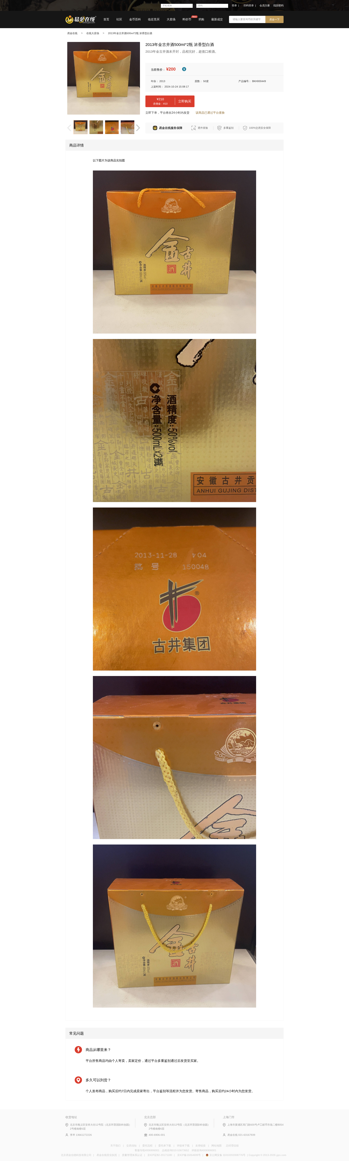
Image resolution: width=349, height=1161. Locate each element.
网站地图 (216, 1145)
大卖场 (171, 19)
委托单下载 (164, 1145)
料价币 (186, 19)
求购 (201, 19)
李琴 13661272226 (81, 1134)
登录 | (235, 5)
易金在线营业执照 (107, 1155)
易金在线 (72, 33)
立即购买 (184, 101)
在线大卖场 (92, 33)
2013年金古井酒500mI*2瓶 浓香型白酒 (130, 33)
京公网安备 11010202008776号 (227, 1155)
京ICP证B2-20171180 (159, 1155)
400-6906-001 (157, 1134)
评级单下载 (183, 1145)
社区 (119, 19)
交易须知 (131, 1145)
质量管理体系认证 (132, 1155)
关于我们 (115, 1145)
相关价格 (184, 69)
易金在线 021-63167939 (241, 1134)
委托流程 (147, 1145)
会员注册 (265, 5)
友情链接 (200, 1145)
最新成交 (217, 19)
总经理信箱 (232, 1145)
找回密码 (278, 5)
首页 (106, 19)
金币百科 (135, 19)
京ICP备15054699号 (189, 1155)
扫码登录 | (250, 5)
